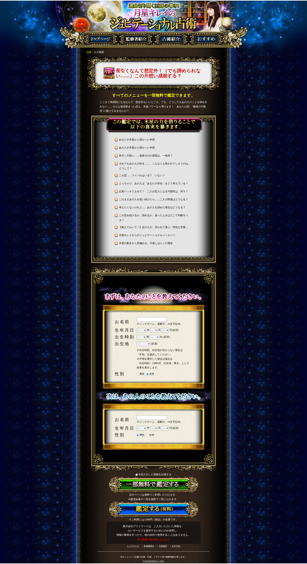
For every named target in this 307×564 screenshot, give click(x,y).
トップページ (133, 546)
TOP (88, 52)
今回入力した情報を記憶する (154, 474)
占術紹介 (163, 546)
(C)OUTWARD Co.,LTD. (153, 561)
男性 (142, 374)
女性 (151, 374)
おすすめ (176, 546)
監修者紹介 (149, 546)
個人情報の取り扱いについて (153, 539)
